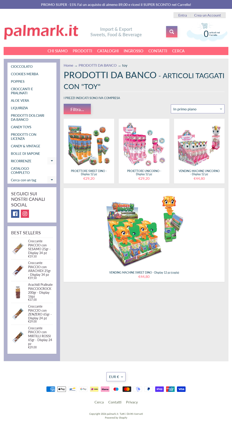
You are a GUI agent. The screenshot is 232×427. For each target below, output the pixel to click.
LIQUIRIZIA (19, 108)
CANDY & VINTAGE (25, 146)
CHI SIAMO (58, 51)
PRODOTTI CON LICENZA (23, 136)
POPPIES (17, 81)
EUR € (114, 376)
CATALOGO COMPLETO (20, 170)
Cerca (99, 402)
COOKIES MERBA (24, 74)
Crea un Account (207, 15)
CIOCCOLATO (22, 66)
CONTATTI (157, 51)
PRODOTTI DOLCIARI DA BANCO (27, 117)
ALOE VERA (20, 100)
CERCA (178, 51)
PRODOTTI (82, 51)
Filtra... (77, 109)
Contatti (114, 402)
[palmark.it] (41, 32)
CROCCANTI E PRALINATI (22, 91)
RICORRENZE (33, 162)
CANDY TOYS (21, 127)
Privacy (132, 402)
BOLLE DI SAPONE (25, 153)
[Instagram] (25, 214)
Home (68, 65)
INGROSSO (133, 51)
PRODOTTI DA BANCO (98, 65)
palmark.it (112, 413)
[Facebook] (15, 214)
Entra (182, 15)
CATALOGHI (108, 51)
